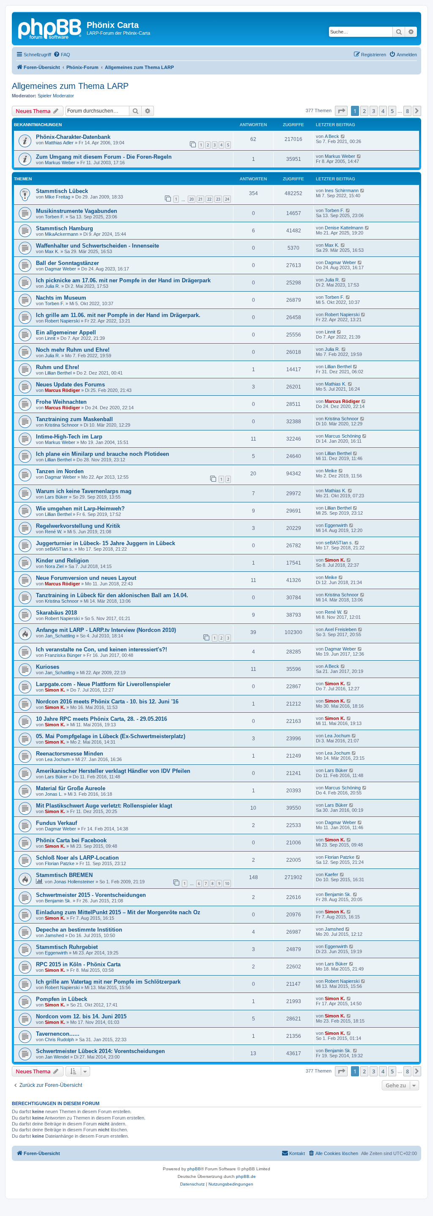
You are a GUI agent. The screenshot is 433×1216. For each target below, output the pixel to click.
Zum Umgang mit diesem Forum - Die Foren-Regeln (104, 157)
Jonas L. (54, 794)
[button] (341, 111)
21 (200, 199)
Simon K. (335, 560)
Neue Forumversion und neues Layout (86, 578)
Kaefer (331, 874)
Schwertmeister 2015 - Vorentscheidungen (91, 895)
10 (227, 883)
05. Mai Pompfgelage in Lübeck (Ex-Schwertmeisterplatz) (110, 736)
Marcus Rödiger (62, 390)
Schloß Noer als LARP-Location (77, 858)
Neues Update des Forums (70, 384)
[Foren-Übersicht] (50, 27)
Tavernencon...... (57, 1034)
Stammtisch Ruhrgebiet (67, 947)
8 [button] (407, 111)
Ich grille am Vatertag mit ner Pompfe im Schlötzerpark (108, 982)
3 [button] (373, 111)
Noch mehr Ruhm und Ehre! (73, 350)
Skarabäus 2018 (56, 612)
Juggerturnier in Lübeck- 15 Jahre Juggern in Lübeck (105, 543)
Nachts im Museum (61, 298)
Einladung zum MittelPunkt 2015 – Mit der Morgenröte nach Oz (118, 912)
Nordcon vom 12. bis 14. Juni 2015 (81, 1016)
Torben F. (54, 216)
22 (209, 199)
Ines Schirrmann (342, 190)
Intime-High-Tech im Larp (69, 436)
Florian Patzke (59, 863)
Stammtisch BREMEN (64, 875)
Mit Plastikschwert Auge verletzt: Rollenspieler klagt (104, 805)
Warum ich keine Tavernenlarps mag (84, 491)
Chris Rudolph (59, 1039)
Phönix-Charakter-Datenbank (73, 137)
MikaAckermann (61, 234)
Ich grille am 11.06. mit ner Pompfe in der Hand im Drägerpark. (118, 315)
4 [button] (382, 111)
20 (191, 199)
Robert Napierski (62, 320)
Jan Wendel (57, 1056)
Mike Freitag (57, 196)
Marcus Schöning (343, 435)
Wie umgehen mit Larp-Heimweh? (80, 508)
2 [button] (364, 111)
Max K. (52, 251)
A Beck (332, 136)
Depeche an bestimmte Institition (79, 929)
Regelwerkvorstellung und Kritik (78, 526)
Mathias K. (335, 383)
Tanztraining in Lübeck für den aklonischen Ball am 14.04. (112, 595)
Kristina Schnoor (62, 424)
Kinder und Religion (62, 560)
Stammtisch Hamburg (64, 228)
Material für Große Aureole (70, 788)
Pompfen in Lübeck (61, 999)
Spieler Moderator (56, 95)
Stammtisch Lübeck (62, 191)
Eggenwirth (336, 525)
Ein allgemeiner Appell (66, 332)
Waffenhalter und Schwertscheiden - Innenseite (97, 246)
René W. (53, 531)
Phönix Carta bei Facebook (71, 840)
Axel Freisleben (340, 629)
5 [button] (392, 111)
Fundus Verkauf (56, 823)
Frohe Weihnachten (61, 402)
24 (227, 199)
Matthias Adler (59, 142)
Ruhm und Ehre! (57, 367)
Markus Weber (60, 162)
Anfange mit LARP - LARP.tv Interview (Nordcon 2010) (106, 630)
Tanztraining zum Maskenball (74, 419)
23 (218, 199)
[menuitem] (61, 55)
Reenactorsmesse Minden (69, 753)
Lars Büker (56, 496)
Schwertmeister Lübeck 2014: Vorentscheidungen (100, 1051)
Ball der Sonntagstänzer (67, 263)
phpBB (194, 1168)
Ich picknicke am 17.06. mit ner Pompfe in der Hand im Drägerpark (123, 280)
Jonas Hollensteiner (74, 881)
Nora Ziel (54, 566)
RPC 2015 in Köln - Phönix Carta (78, 964)
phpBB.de (246, 1176)
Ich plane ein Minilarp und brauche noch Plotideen (102, 454)
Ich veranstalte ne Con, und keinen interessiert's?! (101, 649)
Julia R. (52, 286)
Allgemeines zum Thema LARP (70, 86)
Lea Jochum (337, 735)
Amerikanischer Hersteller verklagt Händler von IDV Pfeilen (113, 771)
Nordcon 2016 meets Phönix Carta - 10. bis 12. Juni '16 (107, 701)
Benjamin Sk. (58, 900)
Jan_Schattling (60, 635)
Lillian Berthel (58, 372)
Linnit (50, 338)
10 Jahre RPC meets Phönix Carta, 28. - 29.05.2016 (101, 719)
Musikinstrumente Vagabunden (76, 211)
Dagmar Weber (60, 268)
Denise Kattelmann (344, 227)
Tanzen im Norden (60, 471)
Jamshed (54, 935)
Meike (331, 470)
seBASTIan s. (59, 548)
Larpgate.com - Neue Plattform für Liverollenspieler (103, 684)
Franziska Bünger (63, 655)
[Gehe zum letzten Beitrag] (343, 136)
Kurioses (47, 667)
